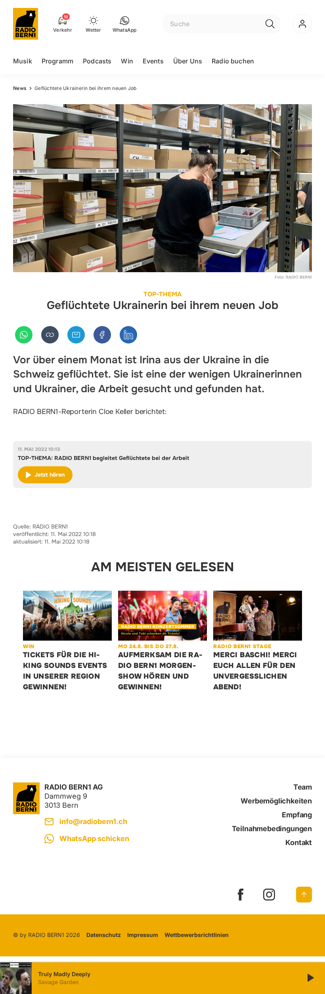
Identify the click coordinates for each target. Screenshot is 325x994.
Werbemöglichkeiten (276, 801)
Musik (22, 61)
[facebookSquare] (241, 894)
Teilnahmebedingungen (272, 828)
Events (153, 61)
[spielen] (310, 978)
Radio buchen (233, 61)
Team (302, 787)
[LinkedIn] (128, 334)
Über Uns (187, 61)
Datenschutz (103, 934)
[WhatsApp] (23, 334)
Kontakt (298, 842)
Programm (57, 61)
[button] (125, 24)
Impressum (142, 934)
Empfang (297, 815)
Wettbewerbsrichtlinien (196, 934)
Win (127, 61)
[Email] (76, 334)
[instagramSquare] (269, 894)
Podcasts (97, 61)
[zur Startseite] (25, 24)
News (20, 88)
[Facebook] (102, 334)
